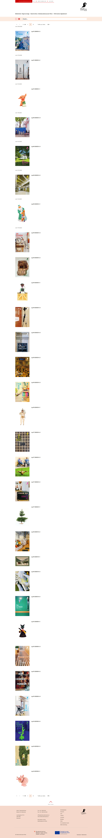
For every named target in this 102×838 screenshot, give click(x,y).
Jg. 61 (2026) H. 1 (35, 89)
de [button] (33, 1)
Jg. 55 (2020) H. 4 (35, 696)
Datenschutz (84, 834)
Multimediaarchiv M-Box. (42, 821)
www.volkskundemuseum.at (43, 816)
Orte (61, 813)
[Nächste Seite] (30, 24)
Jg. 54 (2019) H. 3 (35, 746)
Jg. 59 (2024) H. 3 (35, 232)
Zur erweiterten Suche (64, 822)
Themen (62, 815)
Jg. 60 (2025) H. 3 (35, 146)
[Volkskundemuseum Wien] (17, 1)
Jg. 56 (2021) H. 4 (35, 596)
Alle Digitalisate (63, 809)
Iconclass (62, 817)
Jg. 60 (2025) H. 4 (35, 117)
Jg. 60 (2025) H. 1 (35, 204)
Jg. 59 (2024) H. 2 (35, 257)
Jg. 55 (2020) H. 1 (35, 621)
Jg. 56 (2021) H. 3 (35, 571)
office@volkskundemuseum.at (43, 815)
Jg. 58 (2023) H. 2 (35, 357)
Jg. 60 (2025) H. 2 (35, 175)
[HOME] (83, 7)
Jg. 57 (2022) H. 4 (35, 432)
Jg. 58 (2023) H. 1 (35, 407)
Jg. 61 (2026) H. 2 (35, 60)
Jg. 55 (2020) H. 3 (35, 646)
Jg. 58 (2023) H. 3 (35, 382)
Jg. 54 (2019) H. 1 (35, 771)
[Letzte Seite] (33, 24)
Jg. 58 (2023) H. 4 (35, 332)
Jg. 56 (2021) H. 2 (35, 531)
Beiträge (62, 819)
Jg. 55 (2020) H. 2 (35, 671)
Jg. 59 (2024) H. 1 (35, 282)
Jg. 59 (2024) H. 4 (35, 307)
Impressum (79, 834)
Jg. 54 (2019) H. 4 (35, 721)
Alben (61, 821)
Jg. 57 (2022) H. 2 (35, 482)
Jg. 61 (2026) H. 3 (35, 31)
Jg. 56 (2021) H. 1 (35, 556)
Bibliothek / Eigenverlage (22, 13)
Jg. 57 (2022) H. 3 (35, 457)
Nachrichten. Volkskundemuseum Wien (41, 13)
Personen (62, 811)
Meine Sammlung (63, 824)
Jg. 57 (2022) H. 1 (35, 507)
